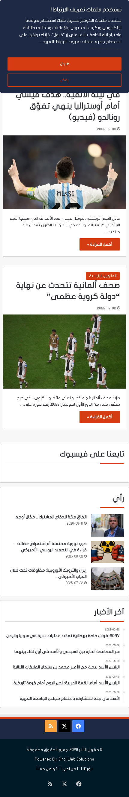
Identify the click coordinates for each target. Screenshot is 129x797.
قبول (64, 64)
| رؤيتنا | (87, 769)
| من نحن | (70, 769)
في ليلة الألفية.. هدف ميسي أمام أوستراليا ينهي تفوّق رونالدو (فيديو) (68, 106)
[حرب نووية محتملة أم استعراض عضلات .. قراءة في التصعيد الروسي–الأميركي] (107, 552)
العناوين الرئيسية (103, 276)
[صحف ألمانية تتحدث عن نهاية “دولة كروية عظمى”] (64, 351)
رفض (64, 80)
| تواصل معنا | (47, 769)
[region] (64, 46)
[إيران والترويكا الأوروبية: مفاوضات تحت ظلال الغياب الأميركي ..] (107, 578)
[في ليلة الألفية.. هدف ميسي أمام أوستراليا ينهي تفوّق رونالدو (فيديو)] (64, 172)
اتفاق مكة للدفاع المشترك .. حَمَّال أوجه (51, 517)
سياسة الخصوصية (106, 49)
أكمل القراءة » (99, 244)
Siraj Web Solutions (76, 759)
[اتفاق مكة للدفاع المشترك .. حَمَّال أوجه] (107, 525)
